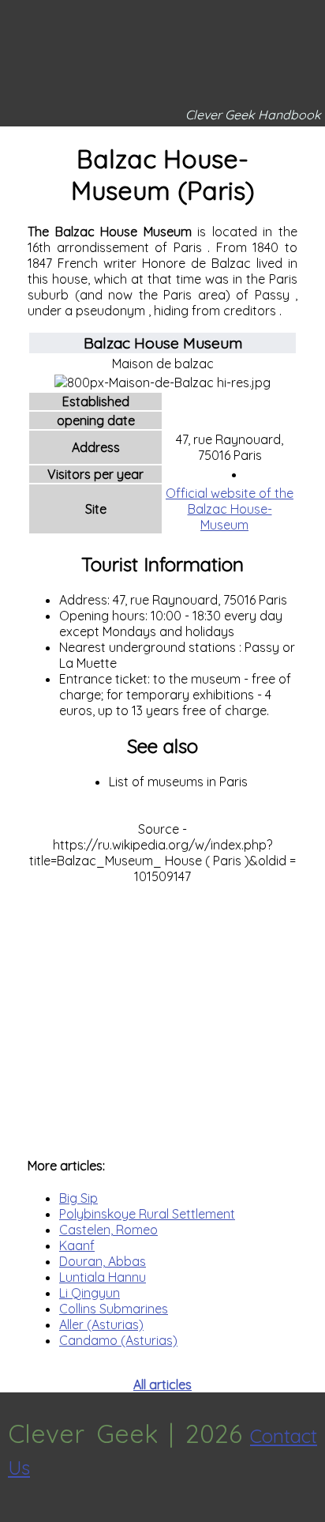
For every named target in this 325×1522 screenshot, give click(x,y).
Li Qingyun (89, 1293)
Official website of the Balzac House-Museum (229, 509)
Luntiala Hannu (102, 1277)
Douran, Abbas (102, 1261)
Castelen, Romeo (108, 1230)
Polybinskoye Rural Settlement (147, 1214)
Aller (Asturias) (101, 1324)
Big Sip (78, 1198)
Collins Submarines (113, 1309)
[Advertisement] (162, 1012)
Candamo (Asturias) (118, 1340)
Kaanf (77, 1245)
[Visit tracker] (14, 1514)
